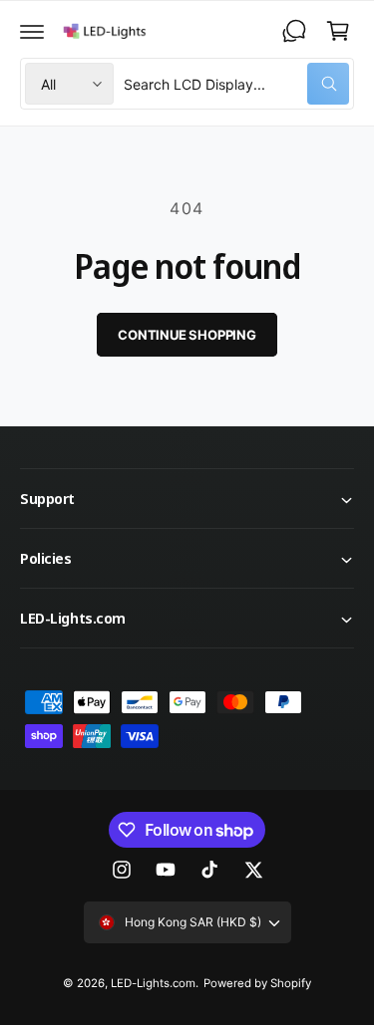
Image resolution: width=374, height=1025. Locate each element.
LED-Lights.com (153, 983)
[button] (32, 31)
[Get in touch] (294, 31)
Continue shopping (187, 335)
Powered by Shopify (257, 983)
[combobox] (236, 84)
